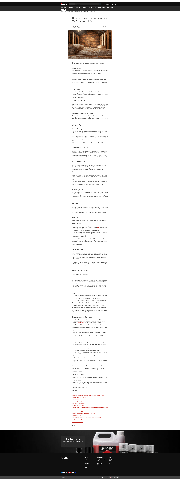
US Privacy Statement (100, 464)
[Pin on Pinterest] (107, 26)
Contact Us (86, 460)
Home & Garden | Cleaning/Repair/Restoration (71, 11)
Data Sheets (86, 466)
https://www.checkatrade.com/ (77, 393)
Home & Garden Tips (112, 462)
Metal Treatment (63, 7)
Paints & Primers (70, 7)
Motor (110, 463)
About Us (86, 459)
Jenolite (64, 477)
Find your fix (86, 462)
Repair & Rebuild (77, 7)
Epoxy (110, 464)
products (98, 227)
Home (63, 11)
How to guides (87, 463)
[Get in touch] (115, 4)
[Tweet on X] (105, 26)
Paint (110, 460)
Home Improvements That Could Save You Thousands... (87, 11)
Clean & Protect (84, 7)
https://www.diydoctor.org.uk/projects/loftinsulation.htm (81, 411)
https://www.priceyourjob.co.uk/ (77, 399)
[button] (118, 4)
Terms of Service (99, 463)
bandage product (81, 322)
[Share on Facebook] (103, 26)
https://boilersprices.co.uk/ (76, 415)
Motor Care (90, 7)
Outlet (86, 467)
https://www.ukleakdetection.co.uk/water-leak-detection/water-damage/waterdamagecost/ (86, 417)
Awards (86, 464)
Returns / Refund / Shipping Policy (101, 460)
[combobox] (88, 4)
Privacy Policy (99, 461)
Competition (99, 466)
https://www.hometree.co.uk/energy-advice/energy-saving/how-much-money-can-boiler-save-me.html (88, 395)
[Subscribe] (82, 444)
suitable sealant (104, 302)
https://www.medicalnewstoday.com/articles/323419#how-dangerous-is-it (83, 413)
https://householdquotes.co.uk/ (77, 419)
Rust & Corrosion (111, 459)
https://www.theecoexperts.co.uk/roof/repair (79, 397)
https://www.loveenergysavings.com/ (78, 405)
